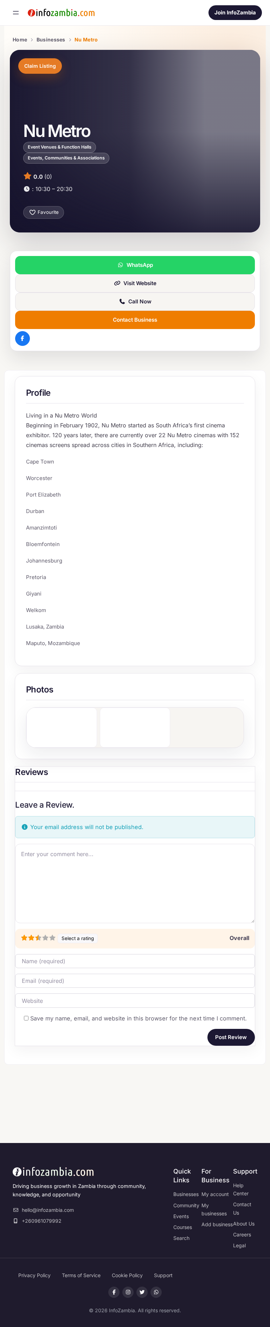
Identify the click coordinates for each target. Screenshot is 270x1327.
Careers (242, 1234)
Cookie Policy (127, 1275)
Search (181, 1238)
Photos (39, 689)
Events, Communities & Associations (66, 157)
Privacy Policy (34, 1275)
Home (20, 39)
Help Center (241, 1189)
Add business (217, 1224)
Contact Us (242, 1208)
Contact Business (135, 319)
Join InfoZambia (235, 12)
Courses (182, 1227)
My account (215, 1194)
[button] (104, 188)
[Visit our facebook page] (114, 1292)
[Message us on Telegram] (156, 1292)
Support (163, 1275)
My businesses (214, 1209)
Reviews (31, 772)
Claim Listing (40, 66)
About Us (244, 1224)
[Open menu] (16, 12)
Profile (38, 393)
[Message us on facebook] (128, 1292)
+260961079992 (42, 1221)
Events (181, 1216)
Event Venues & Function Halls (59, 147)
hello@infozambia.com (48, 1210)
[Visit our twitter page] (142, 1292)
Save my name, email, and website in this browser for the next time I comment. (138, 1018)
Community (186, 1205)
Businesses (51, 39)
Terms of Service (81, 1275)
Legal (239, 1245)
